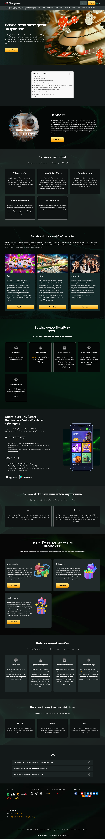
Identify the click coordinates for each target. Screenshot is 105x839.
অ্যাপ (61, 7)
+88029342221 (17, 813)
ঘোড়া (39, 7)
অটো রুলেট (8, 9)
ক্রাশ (19, 7)
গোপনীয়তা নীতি (30, 829)
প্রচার (51, 7)
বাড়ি (6, 7)
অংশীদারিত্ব (74, 7)
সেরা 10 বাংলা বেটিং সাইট (31, 9)
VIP (57, 7)
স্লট (23, 7)
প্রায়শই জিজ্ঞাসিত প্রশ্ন (75, 829)
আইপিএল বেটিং (22, 9)
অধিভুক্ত (66, 7)
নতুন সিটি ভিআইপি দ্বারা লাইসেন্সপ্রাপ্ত (55, 790)
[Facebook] (75, 793)
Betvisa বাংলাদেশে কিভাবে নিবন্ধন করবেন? (43, 83)
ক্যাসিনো (43, 7)
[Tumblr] (85, 793)
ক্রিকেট (10, 7)
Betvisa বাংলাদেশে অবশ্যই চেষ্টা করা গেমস (43, 80)
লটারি (48, 7)
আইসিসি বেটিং (14, 9)
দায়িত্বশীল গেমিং (65, 829)
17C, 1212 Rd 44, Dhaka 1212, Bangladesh (23, 817)
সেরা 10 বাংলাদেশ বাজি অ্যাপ (89, 7)
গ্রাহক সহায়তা (56, 829)
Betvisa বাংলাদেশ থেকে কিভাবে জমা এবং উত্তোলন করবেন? (47, 87)
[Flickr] (94, 793)
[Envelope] (89, 796)
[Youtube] (82, 793)
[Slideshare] (97, 793)
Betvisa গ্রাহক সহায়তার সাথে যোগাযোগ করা (44, 94)
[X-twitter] (79, 793)
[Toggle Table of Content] (70, 73)
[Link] (91, 793)
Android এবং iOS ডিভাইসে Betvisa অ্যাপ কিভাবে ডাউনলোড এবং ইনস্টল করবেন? (53, 85)
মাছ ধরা (34, 7)
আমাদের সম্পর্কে (21, 829)
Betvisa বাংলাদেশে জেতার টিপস (41, 92)
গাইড (79, 7)
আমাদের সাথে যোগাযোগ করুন (45, 829)
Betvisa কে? (37, 76)
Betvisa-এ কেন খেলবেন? (40, 78)
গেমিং (81, 672)
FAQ (35, 96)
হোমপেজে (34, 357)
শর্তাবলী (36, 829)
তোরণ (30, 7)
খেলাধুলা (15, 7)
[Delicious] (86, 796)
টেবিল (27, 7)
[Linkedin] (88, 793)
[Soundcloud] (83, 796)
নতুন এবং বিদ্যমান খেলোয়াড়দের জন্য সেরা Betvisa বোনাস (46, 89)
